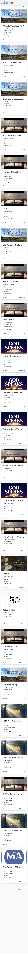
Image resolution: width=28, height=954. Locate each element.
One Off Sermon (8, 32)
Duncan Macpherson (9, 174)
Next (19, 889)
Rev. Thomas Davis (9, 28)
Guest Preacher (8, 141)
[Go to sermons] (7, 2)
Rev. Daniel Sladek (9, 649)
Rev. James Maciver (9, 468)
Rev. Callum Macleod (9, 284)
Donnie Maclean (8, 322)
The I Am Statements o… (10, 727)
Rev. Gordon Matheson (10, 539)
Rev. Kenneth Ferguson (10, 138)
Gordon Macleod (8, 723)
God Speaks (7, 362)
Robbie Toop (7, 869)
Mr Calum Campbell (9, 211)
